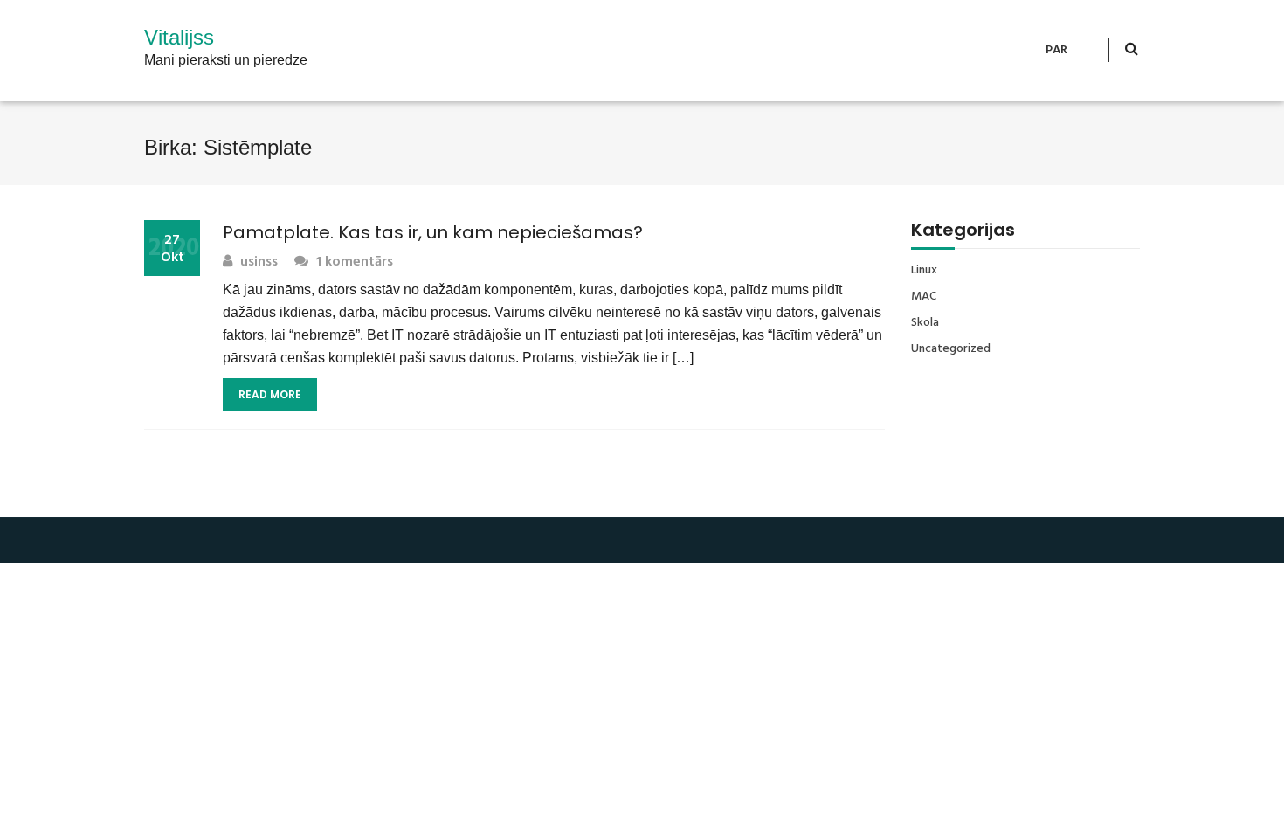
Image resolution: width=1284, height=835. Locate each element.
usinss (257, 262)
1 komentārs (353, 262)
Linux (924, 270)
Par (1056, 50)
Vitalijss (179, 37)
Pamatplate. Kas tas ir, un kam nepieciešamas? (433, 232)
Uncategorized (951, 349)
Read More (269, 394)
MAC (923, 297)
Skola (925, 323)
